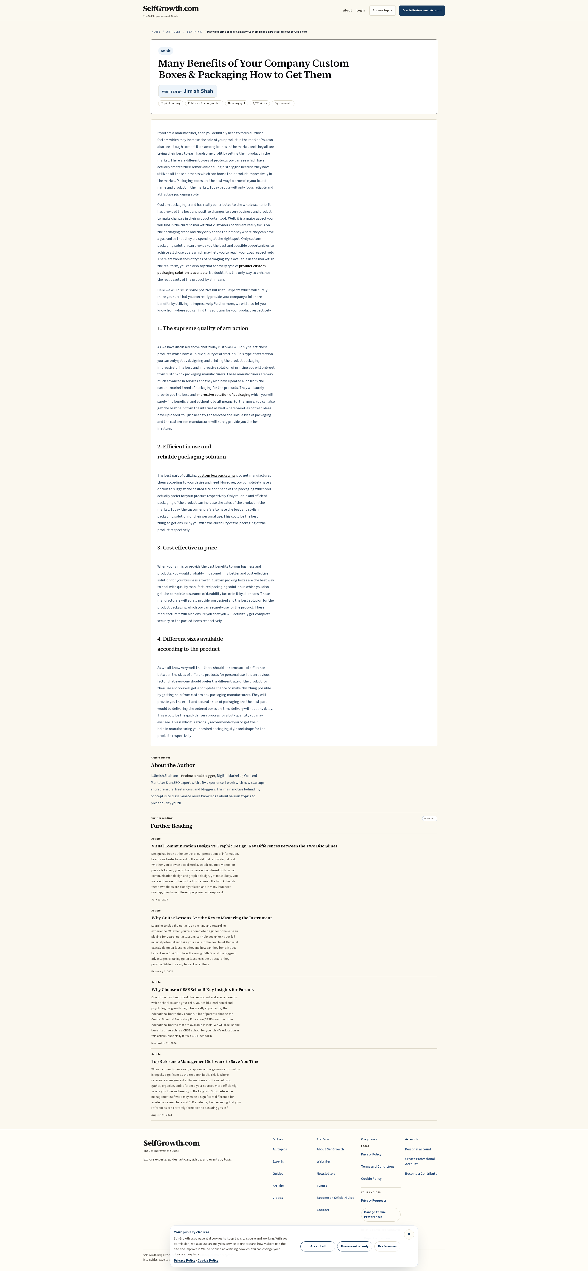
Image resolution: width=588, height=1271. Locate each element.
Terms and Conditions (377, 1166)
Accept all (317, 1246)
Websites (324, 1161)
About (347, 10)
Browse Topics (382, 10)
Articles (173, 32)
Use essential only (355, 1246)
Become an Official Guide (335, 1197)
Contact (323, 1210)
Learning (194, 32)
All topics (280, 1149)
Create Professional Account (420, 1161)
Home (156, 32)
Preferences (387, 1246)
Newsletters (326, 1173)
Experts (278, 1161)
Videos (278, 1197)
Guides (278, 1173)
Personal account (418, 1149)
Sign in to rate (283, 103)
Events (322, 1185)
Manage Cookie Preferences (375, 1214)
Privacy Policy (371, 1154)
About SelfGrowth (330, 1149)
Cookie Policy (371, 1178)
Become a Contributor (422, 1173)
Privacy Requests (374, 1200)
